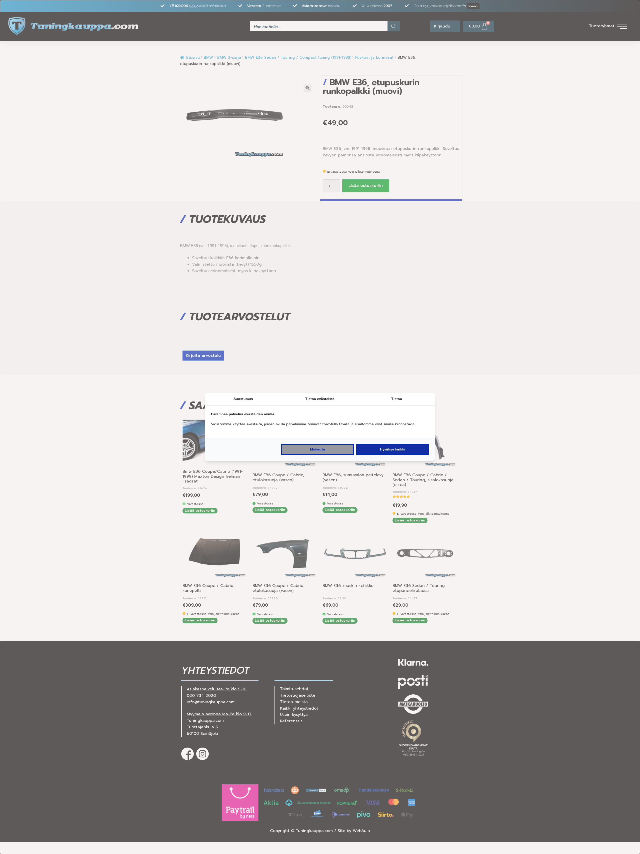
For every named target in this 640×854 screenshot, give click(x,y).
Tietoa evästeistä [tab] (319, 399)
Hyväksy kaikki (392, 449)
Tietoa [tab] (396, 399)
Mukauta (317, 449)
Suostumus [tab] (243, 399)
